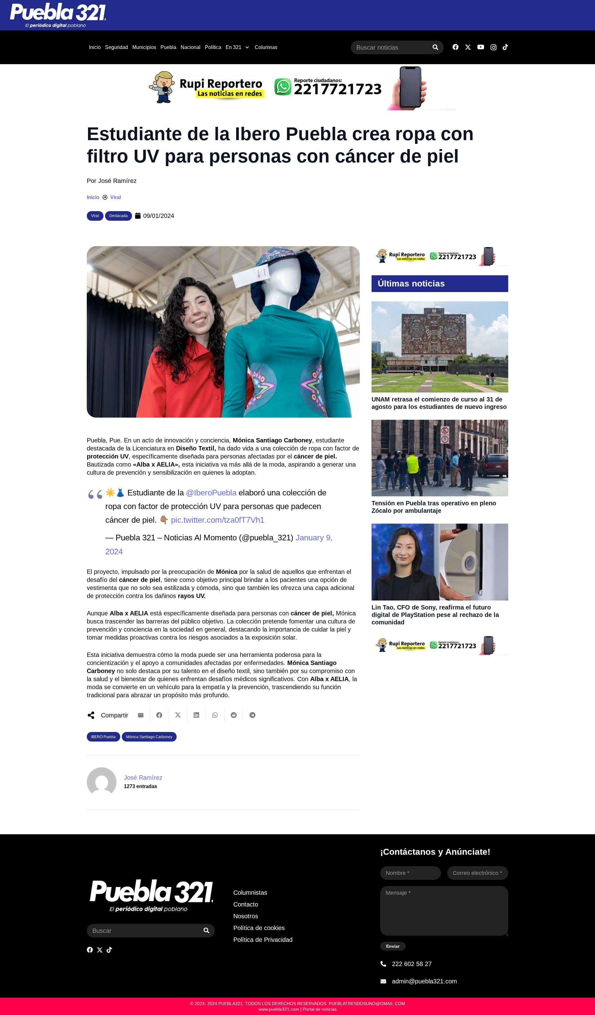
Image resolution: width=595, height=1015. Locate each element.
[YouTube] (480, 47)
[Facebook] (455, 47)
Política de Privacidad (263, 939)
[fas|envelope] (386, 981)
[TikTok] (505, 47)
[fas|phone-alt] (386, 964)
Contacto (245, 904)
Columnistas (250, 892)
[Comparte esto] (159, 715)
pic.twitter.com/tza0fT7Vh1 (217, 520)
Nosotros (245, 916)
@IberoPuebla (211, 492)
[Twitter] (468, 47)
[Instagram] (493, 47)
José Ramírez (117, 180)
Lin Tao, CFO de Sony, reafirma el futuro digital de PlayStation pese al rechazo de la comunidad (435, 615)
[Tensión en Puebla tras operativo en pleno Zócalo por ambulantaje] (440, 423)
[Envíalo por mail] (140, 715)
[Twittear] (178, 715)
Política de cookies (259, 927)
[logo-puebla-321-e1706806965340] (57, 15)
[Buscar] (435, 47)
